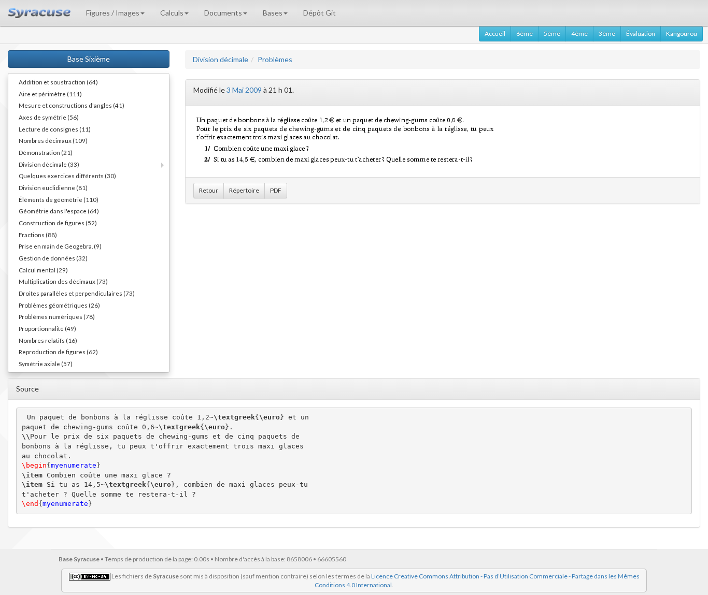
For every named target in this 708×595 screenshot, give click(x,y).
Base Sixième (88, 58)
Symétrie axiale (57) (46, 363)
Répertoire (244, 190)
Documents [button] (223, 12)
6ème (524, 33)
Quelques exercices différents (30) (67, 175)
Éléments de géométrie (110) (58, 199)
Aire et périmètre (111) (50, 93)
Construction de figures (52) (58, 222)
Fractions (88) (38, 234)
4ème (579, 33)
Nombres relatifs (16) (48, 340)
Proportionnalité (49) (47, 328)
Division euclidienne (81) (53, 187)
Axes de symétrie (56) (49, 117)
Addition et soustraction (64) (58, 81)
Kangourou (681, 33)
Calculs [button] (171, 12)
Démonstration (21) (46, 152)
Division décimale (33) (49, 164)
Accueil (495, 33)
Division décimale (220, 59)
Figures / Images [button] (112, 12)
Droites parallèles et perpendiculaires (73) (77, 293)
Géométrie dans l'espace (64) (59, 210)
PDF (275, 190)
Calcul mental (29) (43, 269)
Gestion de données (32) (53, 258)
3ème (607, 33)
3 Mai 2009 (244, 89)
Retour (208, 190)
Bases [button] (272, 12)
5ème (552, 33)
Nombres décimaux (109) (53, 140)
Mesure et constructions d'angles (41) (71, 105)
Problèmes (275, 59)
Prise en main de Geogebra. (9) (60, 246)
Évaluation (640, 33)
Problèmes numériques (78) (57, 316)
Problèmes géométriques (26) (59, 305)
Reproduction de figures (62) (58, 351)
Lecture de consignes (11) (55, 129)
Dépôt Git (319, 12)
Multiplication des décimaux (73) (63, 281)
